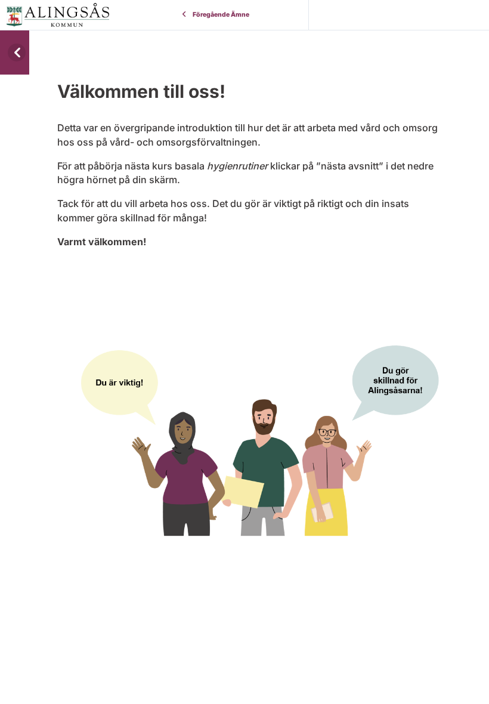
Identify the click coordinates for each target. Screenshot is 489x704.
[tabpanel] (251, 296)
